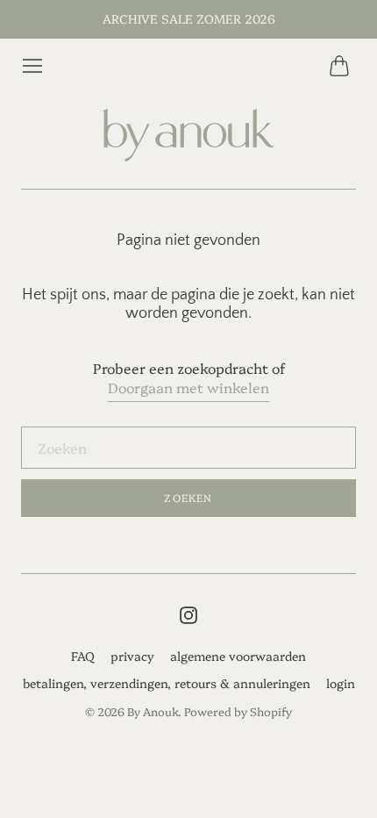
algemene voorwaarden (238, 655)
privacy (132, 655)
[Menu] (32, 65)
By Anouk (152, 711)
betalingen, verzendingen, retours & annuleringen (166, 683)
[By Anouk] (188, 135)
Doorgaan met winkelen (188, 387)
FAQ (83, 655)
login (340, 683)
